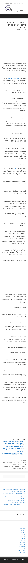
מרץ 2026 (22, 538)
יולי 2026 (23, 530)
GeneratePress (14, 561)
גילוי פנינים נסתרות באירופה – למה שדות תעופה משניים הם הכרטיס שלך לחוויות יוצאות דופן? (13, 450)
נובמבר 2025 (22, 546)
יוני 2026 (23, 532)
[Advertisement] (14, 47)
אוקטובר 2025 (22, 548)
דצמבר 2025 (22, 544)
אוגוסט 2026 (22, 528)
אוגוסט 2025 (22, 552)
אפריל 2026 (22, 536)
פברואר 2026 (22, 540)
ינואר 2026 (22, 542)
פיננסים (23, 460)
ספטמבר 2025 (21, 550)
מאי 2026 (23, 534)
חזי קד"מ (15, 168)
